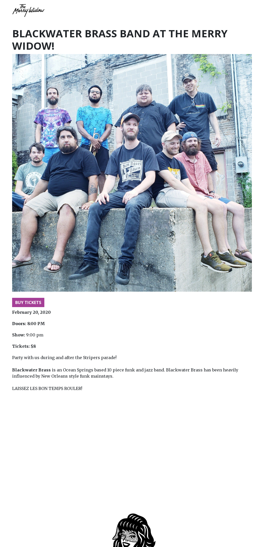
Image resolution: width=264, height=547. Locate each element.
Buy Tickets (28, 302)
